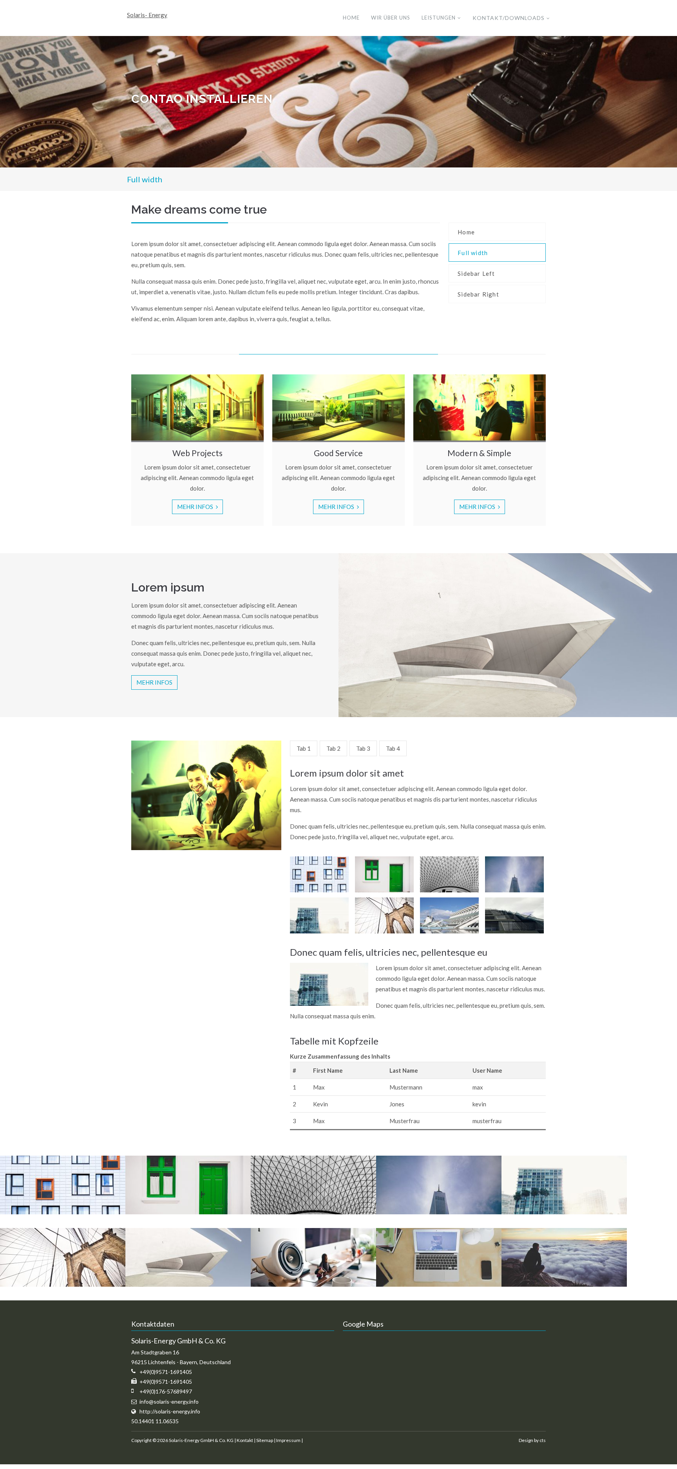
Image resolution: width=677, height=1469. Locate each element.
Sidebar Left (476, 273)
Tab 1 (304, 748)
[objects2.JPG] (313, 1284)
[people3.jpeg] (564, 1284)
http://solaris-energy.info (169, 1411)
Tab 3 (363, 748)
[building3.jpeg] (313, 1211)
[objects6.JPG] (438, 1284)
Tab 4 (393, 748)
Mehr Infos (195, 506)
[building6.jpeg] (62, 1284)
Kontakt (245, 1440)
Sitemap (264, 1440)
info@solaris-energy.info (169, 1401)
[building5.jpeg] (564, 1211)
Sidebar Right (478, 294)
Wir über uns (390, 17)
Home (351, 17)
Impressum (288, 1440)
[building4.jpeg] (438, 1211)
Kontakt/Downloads (508, 17)
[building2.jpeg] (188, 1211)
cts (542, 1440)
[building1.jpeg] (62, 1211)
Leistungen (439, 17)
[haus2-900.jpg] (188, 1284)
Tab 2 (333, 748)
